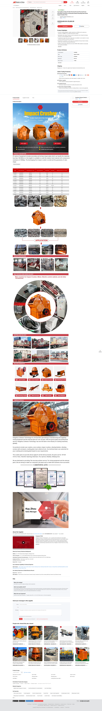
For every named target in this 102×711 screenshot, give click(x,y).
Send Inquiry (65, 26)
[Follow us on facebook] (81, 700)
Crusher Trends (47, 695)
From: (18, 604)
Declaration (62, 707)
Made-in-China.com (46, 705)
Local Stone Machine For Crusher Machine (35, 688)
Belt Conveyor (49, 566)
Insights (73, 704)
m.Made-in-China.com (53, 705)
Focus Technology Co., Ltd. (43, 707)
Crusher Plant (46, 693)
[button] (62, 2)
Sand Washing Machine (61, 566)
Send (21, 618)
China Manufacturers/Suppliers (42, 704)
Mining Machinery (33, 7)
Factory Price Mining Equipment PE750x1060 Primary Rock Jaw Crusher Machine (81, 663)
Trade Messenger (29, 700)
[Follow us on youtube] (85, 700)
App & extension (76, 5)
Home (14, 7)
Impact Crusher (31, 566)
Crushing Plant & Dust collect (56, 678)
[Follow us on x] (82, 700)
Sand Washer (34, 678)
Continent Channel (63, 704)
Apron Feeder (34, 674)
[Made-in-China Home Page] (18, 2)
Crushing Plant (54, 566)
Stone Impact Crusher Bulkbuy (57, 695)
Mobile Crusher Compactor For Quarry (20, 688)
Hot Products (29, 704)
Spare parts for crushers (17, 674)
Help (70, 5)
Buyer (65, 5)
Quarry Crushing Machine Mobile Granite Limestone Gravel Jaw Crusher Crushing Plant (50, 663)
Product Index (69, 704)
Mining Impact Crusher (75, 693)
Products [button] (30, 2)
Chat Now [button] (82, 26)
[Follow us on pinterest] (87, 700)
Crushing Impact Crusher (65, 693)
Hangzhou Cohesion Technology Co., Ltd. (66, 16)
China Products (34, 704)
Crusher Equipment (27, 693)
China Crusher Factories (18, 693)
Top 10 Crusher (39, 695)
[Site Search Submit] (65, 2)
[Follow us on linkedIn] (88, 700)
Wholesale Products (51, 704)
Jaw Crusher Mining (47, 688)
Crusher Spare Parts (22, 568)
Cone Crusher (25, 566)
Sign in (88, 2)
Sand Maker (15, 678)
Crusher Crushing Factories (36, 693)
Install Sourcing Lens (39, 700)
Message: (17, 610)
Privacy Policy (67, 707)
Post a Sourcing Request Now (42, 618)
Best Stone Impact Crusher (30, 695)
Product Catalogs (28, 672)
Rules (88, 5)
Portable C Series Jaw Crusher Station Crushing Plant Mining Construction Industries (66, 663)
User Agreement (57, 707)
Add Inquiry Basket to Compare (34, 44)
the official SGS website (38, 533)
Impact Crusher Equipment (54, 693)
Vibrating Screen (37, 566)
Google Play (21, 700)
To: (18, 607)
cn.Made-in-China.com (61, 705)
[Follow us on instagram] (84, 700)
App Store (15, 700)
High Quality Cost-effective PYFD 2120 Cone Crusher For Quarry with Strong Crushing (34, 663)
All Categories (16, 5)
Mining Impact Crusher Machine (19, 695)
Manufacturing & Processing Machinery (22, 7)
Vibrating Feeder (43, 566)
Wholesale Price (57, 704)
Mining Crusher (39, 7)
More (14, 697)
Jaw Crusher (21, 566)
